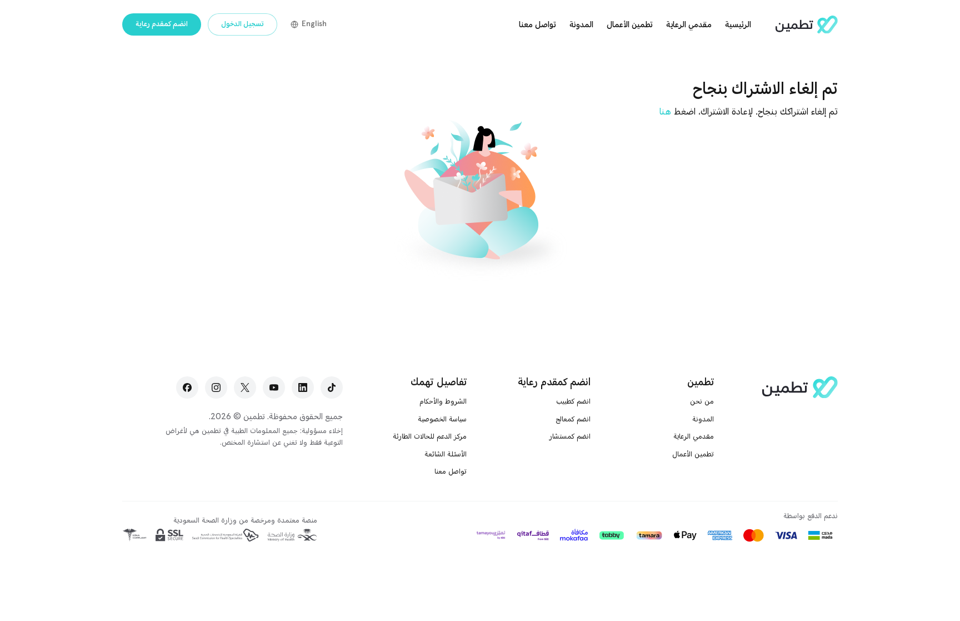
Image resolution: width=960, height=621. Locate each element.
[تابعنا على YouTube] (274, 387)
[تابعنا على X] (245, 387)
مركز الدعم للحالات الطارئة (430, 436)
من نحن (702, 401)
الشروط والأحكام (443, 401)
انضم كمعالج (573, 419)
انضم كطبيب (571, 401)
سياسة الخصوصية (442, 419)
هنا (665, 112)
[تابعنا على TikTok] (332, 387)
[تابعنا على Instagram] (216, 387)
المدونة (581, 24)
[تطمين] (807, 25)
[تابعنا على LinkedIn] (303, 387)
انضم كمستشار (570, 436)
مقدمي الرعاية (689, 24)
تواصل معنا (537, 24)
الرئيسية (738, 24)
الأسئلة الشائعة (445, 454)
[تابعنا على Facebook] (187, 387)
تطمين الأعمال (630, 24)
